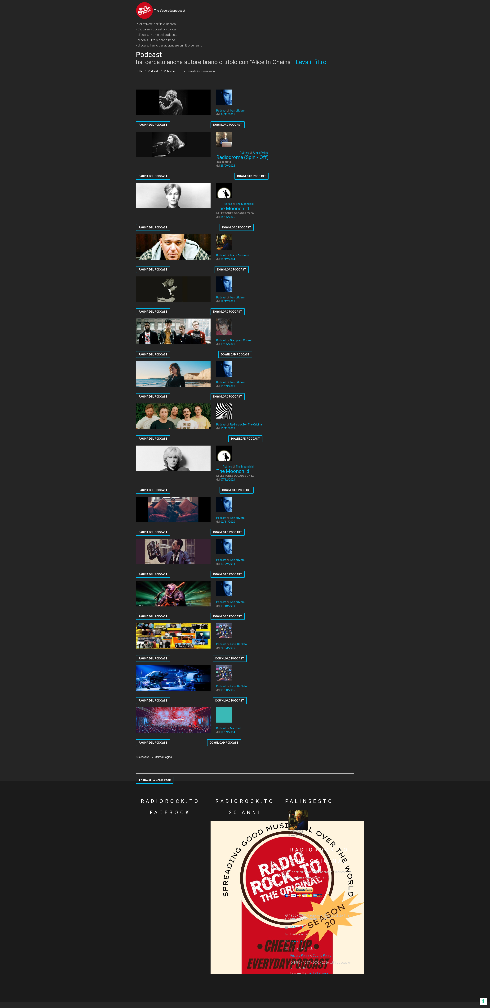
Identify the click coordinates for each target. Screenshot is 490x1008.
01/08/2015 (227, 690)
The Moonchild (245, 203)
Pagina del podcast (153, 124)
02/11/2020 (227, 521)
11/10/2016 (227, 605)
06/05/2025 (227, 217)
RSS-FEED (297, 927)
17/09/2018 (227, 563)
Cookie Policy (322, 955)
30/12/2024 (227, 259)
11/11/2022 (227, 428)
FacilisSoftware (317, 973)
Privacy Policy (300, 955)
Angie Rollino (261, 152)
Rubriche (169, 71)
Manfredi (235, 728)
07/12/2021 (227, 479)
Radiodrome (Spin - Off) (242, 157)
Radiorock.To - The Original (246, 424)
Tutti (139, 71)
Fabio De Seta (238, 644)
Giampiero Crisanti (241, 340)
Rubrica (244, 152)
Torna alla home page (155, 780)
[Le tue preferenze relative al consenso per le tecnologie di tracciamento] (483, 1001)
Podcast (153, 71)
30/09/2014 (227, 732)
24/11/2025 (227, 114)
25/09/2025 (227, 165)
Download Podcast (227, 124)
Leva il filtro (311, 62)
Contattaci (297, 941)
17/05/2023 (227, 344)
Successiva (142, 757)
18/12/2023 (227, 301)
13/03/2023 (227, 386)
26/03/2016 (227, 647)
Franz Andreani (239, 255)
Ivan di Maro (237, 110)
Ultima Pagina (163, 757)
